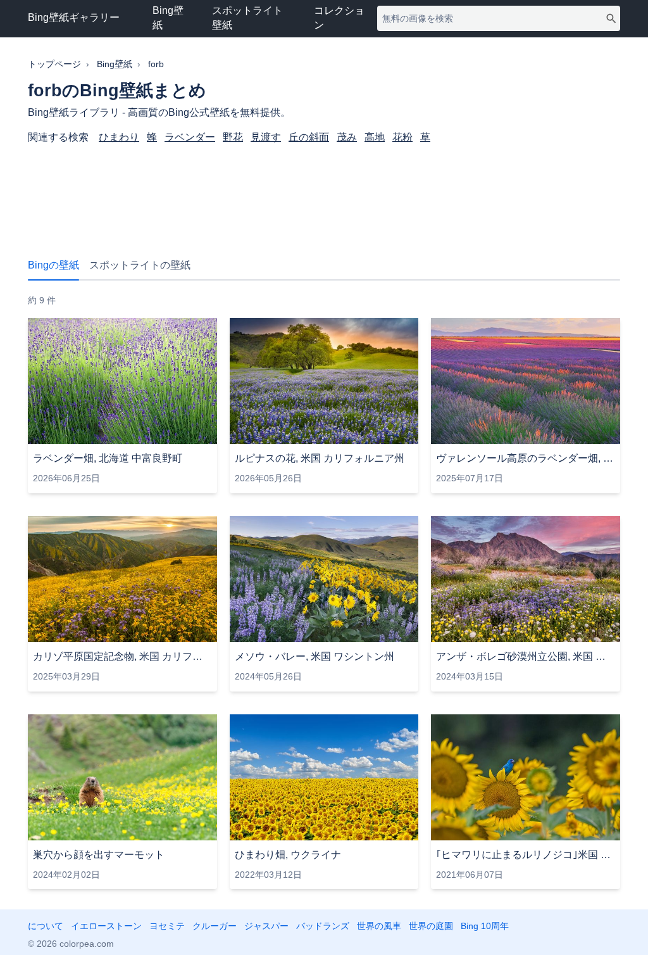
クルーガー (214, 926)
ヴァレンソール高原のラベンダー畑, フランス (525, 458)
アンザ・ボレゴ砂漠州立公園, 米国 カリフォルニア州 (525, 656)
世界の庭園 (431, 926)
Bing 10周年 (485, 926)
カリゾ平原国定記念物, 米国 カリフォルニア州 (122, 656)
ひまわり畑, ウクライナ (288, 854)
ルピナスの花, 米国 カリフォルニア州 (319, 458)
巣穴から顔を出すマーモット (99, 854)
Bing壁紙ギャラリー (74, 17)
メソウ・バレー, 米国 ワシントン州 (314, 656)
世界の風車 (379, 926)
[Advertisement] (324, 194)
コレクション (339, 17)
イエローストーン (106, 926)
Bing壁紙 (168, 17)
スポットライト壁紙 (247, 17)
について (45, 926)
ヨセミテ (167, 926)
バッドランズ (322, 926)
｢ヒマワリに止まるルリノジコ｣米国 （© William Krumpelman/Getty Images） (525, 854)
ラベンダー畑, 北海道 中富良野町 (107, 458)
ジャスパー (266, 926)
